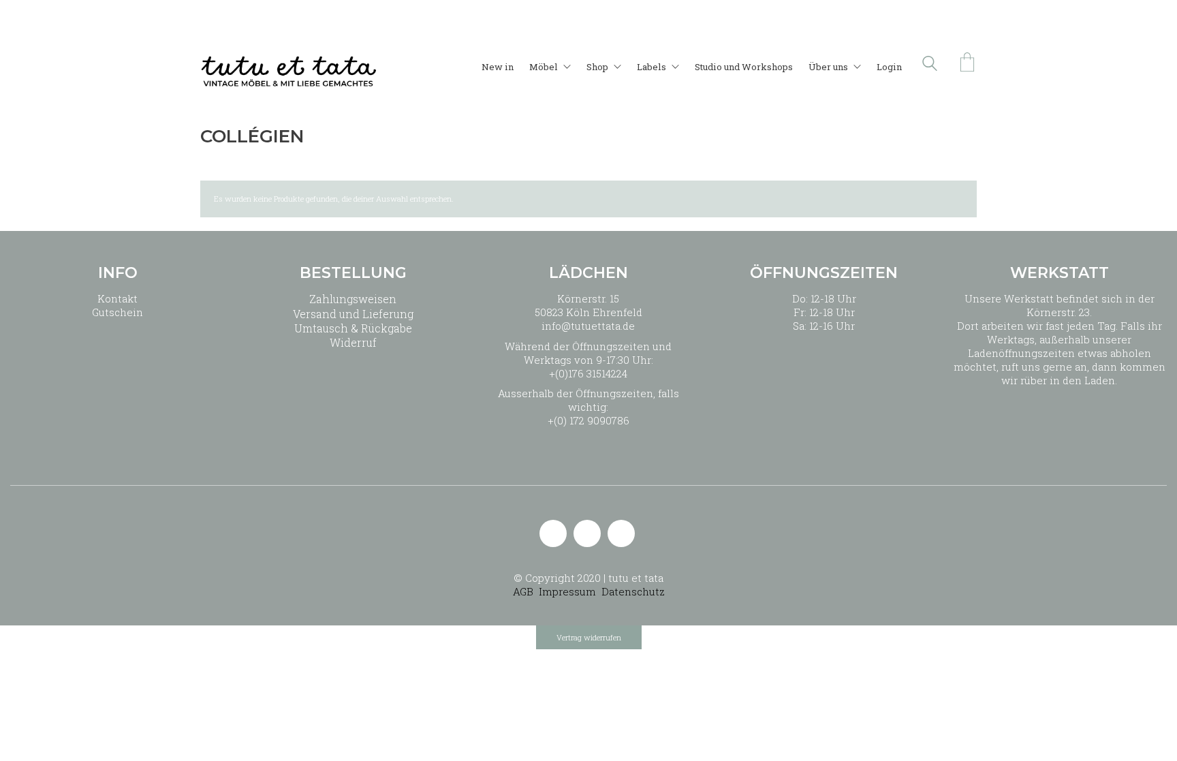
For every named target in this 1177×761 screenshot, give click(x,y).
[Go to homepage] (288, 63)
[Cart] (967, 63)
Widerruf (353, 342)
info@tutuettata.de (588, 325)
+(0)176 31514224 (588, 373)
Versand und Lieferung (353, 314)
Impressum (567, 591)
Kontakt (117, 298)
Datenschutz (633, 591)
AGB (523, 591)
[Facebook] (621, 533)
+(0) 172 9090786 (588, 420)
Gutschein (117, 312)
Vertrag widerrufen (588, 637)
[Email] (553, 533)
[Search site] (929, 65)
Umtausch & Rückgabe (353, 328)
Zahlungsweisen (352, 299)
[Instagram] (587, 533)
